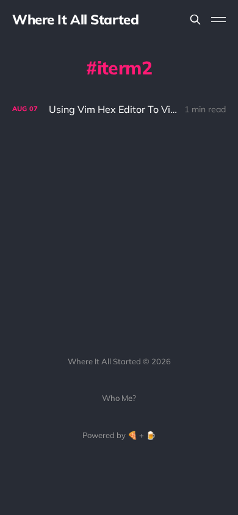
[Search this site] (195, 19)
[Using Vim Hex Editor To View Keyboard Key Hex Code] (119, 109)
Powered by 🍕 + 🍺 (119, 435)
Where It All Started (75, 19)
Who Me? (119, 398)
